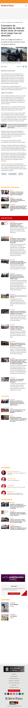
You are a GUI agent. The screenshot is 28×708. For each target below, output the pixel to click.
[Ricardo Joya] (3, 493)
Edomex (4, 173)
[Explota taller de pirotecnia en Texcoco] (5, 301)
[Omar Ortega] (3, 486)
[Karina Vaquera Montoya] (3, 472)
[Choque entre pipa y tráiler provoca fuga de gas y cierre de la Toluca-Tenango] (5, 520)
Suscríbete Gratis (14, 593)
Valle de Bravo (12, 173)
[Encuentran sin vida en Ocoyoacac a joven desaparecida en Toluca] (5, 228)
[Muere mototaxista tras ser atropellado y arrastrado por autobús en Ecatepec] (5, 348)
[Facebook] (5, 694)
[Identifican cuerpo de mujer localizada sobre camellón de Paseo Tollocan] (5, 513)
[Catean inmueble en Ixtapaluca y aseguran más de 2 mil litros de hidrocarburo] (5, 527)
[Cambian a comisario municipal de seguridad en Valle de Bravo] (5, 199)
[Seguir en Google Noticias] (26, 66)
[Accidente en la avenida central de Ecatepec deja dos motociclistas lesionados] (5, 265)
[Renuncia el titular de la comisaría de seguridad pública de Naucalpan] (5, 192)
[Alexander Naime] (3, 479)
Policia (20, 173)
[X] (8, 694)
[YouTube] (11, 694)
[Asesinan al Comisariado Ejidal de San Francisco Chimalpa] (5, 384)
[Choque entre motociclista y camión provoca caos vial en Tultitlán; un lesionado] (5, 316)
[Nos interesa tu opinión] (14, 669)
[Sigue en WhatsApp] (24, 66)
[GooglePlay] (23, 694)
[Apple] (20, 694)
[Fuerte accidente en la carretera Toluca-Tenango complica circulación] (5, 331)
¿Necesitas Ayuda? (14, 690)
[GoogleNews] (17, 694)
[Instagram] (14, 694)
